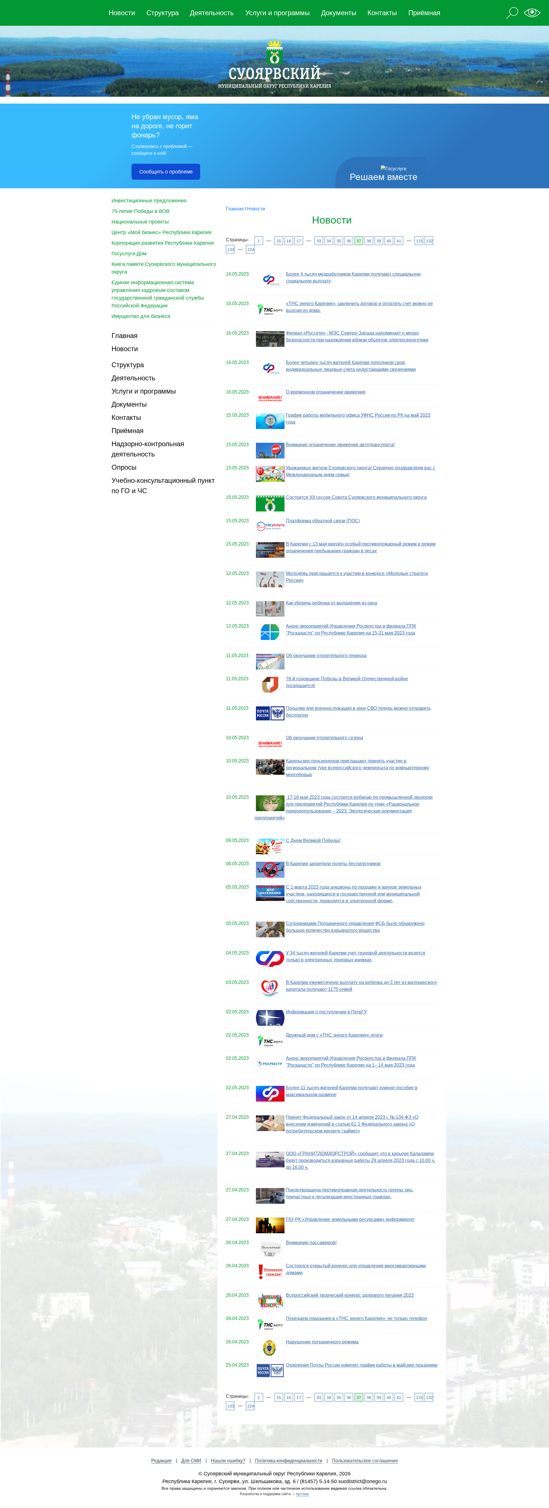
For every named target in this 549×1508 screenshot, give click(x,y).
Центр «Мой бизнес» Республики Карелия (162, 232)
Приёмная (424, 13)
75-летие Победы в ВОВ (141, 211)
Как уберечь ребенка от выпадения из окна (331, 602)
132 (429, 241)
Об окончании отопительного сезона (324, 737)
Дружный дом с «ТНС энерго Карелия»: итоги (334, 1035)
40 (388, 241)
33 (318, 241)
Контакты (382, 13)
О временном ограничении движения (325, 392)
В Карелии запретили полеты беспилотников (333, 863)
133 (230, 249)
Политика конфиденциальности (288, 1460)
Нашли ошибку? (228, 1460)
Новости (122, 13)
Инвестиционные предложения (149, 200)
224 (250, 249)
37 (358, 241)
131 (419, 241)
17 (298, 241)
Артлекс (302, 1494)
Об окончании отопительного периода (326, 655)
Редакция (161, 1460)
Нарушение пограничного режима (322, 1341)
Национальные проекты (140, 222)
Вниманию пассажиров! (311, 1242)
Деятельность (212, 13)
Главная (125, 335)
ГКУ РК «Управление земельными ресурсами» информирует (350, 1219)
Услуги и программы (277, 13)
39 (378, 241)
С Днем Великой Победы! (313, 840)
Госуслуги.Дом (129, 253)
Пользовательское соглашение (365, 1460)
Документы (338, 13)
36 (348, 241)
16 (288, 241)
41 (398, 241)
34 (328, 241)
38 (368, 241)
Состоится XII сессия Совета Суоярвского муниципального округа (356, 497)
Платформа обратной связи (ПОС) (323, 520)
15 (278, 241)
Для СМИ (191, 1460)
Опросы (124, 467)
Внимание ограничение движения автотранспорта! (340, 444)
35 (338, 241)
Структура (162, 13)
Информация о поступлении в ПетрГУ (326, 1011)
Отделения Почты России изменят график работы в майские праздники (361, 1365)
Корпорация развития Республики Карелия (163, 243)
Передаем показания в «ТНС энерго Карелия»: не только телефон (356, 1318)
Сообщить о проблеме (166, 172)
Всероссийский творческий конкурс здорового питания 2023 (350, 1295)
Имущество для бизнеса (141, 316)
